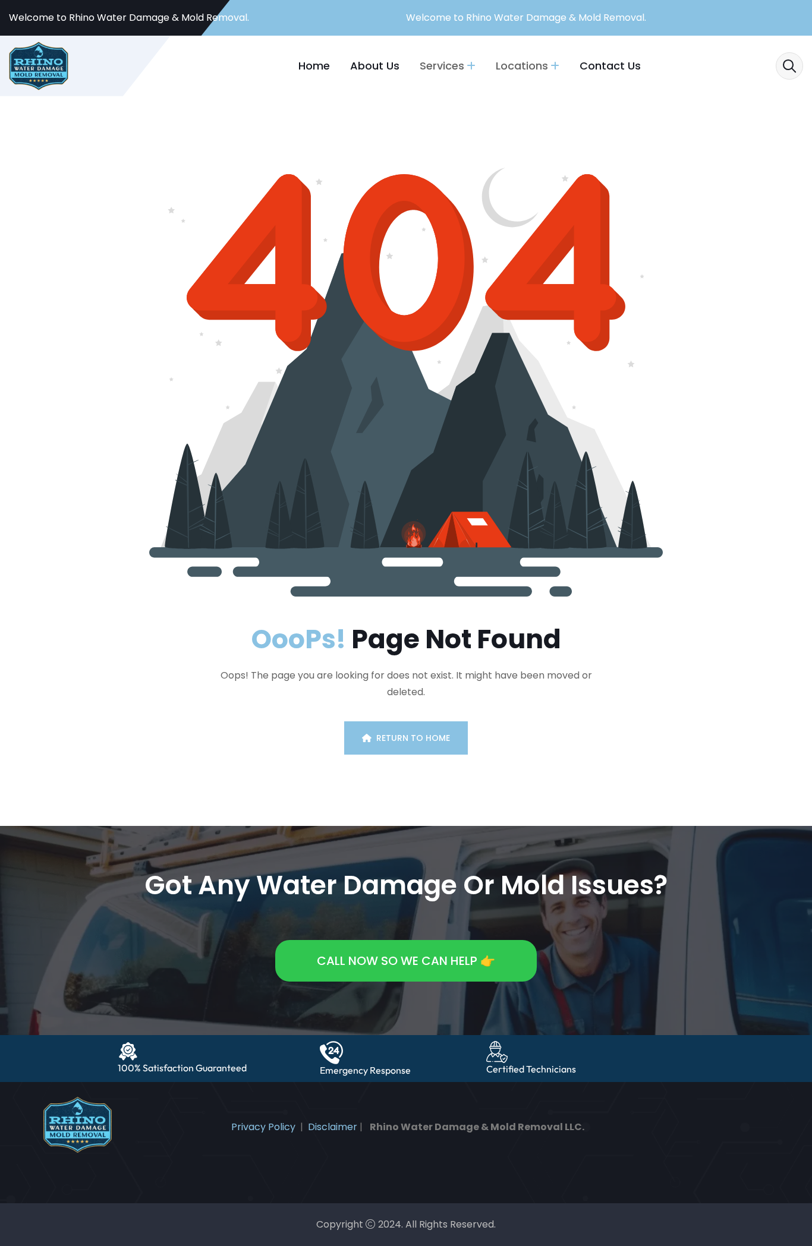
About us (374, 65)
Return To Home (413, 738)
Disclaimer (332, 1127)
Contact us (610, 65)
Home (314, 65)
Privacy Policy (263, 1127)
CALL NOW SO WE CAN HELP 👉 (406, 960)
